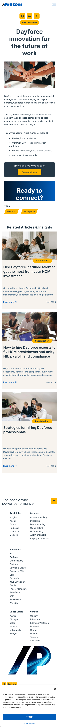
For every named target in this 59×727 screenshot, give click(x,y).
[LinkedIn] (29, 16)
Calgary (34, 616)
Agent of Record (38, 535)
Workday (14, 603)
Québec (34, 633)
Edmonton (35, 619)
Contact (13, 524)
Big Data (14, 557)
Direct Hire (35, 521)
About (13, 521)
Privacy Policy (29, 723)
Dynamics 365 (17, 571)
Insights (13, 517)
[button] (54, 688)
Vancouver (35, 640)
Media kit (14, 535)
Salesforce (15, 592)
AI (11, 553)
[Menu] (54, 4)
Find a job (14, 528)
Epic (12, 575)
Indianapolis (15, 630)
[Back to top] (54, 501)
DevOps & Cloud (18, 567)
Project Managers (18, 589)
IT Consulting (36, 531)
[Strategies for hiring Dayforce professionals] (29, 432)
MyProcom (15, 531)
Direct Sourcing (37, 524)
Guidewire (14, 578)
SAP (12, 596)
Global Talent (36, 528)
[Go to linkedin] (9, 684)
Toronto (34, 637)
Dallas (12, 623)
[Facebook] (22, 16)
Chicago (14, 619)
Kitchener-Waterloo (39, 623)
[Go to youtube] (14, 684)
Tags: (7, 205)
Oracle (13, 585)
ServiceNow (15, 599)
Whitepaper (29, 211)
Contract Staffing (38, 517)
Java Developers (18, 582)
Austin (13, 616)
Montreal (34, 626)
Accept (29, 716)
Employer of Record (39, 538)
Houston (14, 626)
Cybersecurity (16, 560)
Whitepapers (29, 22)
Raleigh (13, 633)
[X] (37, 16)
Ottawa (33, 630)
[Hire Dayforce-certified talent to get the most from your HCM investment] (29, 270)
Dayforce (11, 211)
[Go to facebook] (4, 684)
